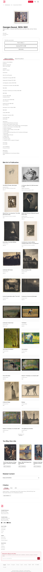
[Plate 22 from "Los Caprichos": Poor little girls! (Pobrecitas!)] (11, 202)
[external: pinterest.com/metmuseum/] (4, 522)
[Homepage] (4, 2)
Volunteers (3, 546)
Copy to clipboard (6, 495)
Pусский (4, 567)
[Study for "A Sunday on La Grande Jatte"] (30, 365)
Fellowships (3, 547)
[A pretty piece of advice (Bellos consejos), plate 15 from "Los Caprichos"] (30, 231)
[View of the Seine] (11, 365)
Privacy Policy (21, 570)
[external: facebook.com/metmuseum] (1, 522)
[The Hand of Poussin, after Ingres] (11, 174)
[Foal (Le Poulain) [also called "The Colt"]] (11, 285)
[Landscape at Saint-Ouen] (11, 312)
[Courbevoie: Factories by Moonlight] (30, 285)
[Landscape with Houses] (11, 259)
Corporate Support (4, 540)
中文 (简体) (37, 564)
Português (13, 564)
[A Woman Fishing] (11, 391)
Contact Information (27, 570)
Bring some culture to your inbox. (9, 553)
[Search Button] (35, 2)
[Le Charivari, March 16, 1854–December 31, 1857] (30, 174)
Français (17, 564)
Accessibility (3, 529)
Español (8, 564)
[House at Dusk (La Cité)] (30, 259)
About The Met (3, 526)
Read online (21, 49)
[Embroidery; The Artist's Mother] (11, 231)
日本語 (29, 564)
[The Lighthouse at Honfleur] (30, 417)
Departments (3, 527)
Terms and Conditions (15, 570)
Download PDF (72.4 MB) (21, 45)
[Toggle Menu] (38, 2)
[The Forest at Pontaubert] (11, 338)
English (4, 564)
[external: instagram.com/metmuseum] (5, 522)
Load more (20, 435)
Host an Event (3, 538)
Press (2, 532)
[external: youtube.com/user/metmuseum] (9, 522)
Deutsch (25, 564)
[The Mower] (30, 312)
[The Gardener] (30, 338)
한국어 (33, 564)
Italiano (21, 564)
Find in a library (20, 42)
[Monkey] (30, 391)
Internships (3, 549)
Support (2, 535)
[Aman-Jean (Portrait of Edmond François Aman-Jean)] (30, 202)
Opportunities (3, 543)
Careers (2, 544)
